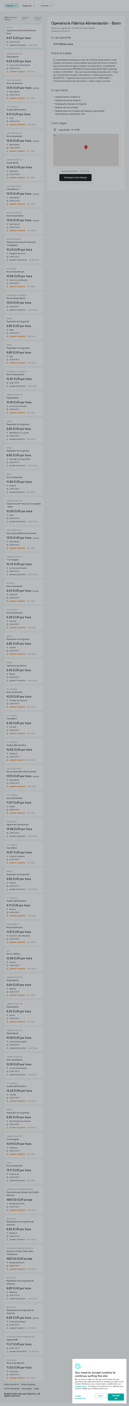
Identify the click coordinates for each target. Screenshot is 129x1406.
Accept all (116, 1397)
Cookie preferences (80, 1397)
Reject (100, 1396)
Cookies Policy (81, 1386)
